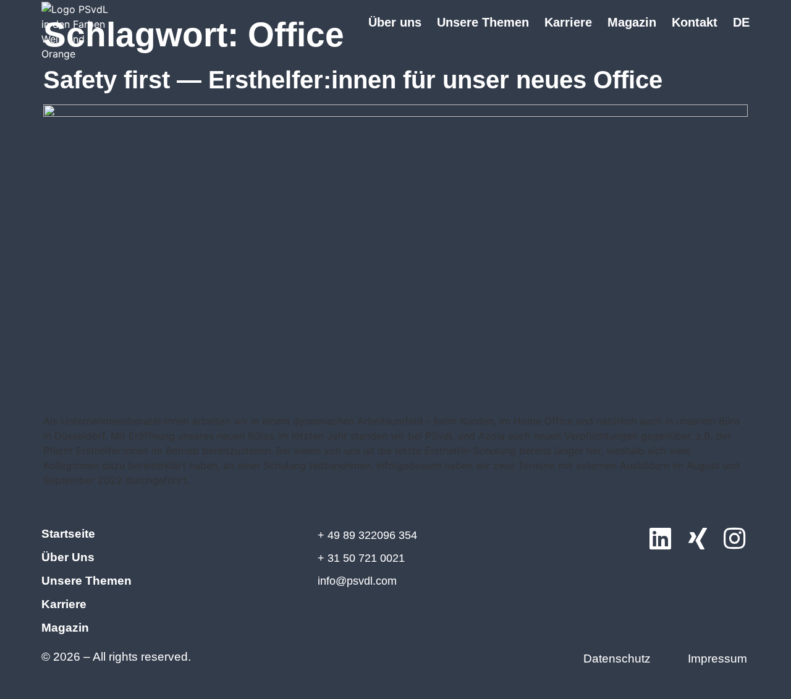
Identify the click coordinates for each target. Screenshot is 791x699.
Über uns (394, 22)
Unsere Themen (483, 22)
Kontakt (694, 22)
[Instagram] (734, 539)
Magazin (631, 22)
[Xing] (697, 539)
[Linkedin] (660, 539)
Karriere (568, 22)
